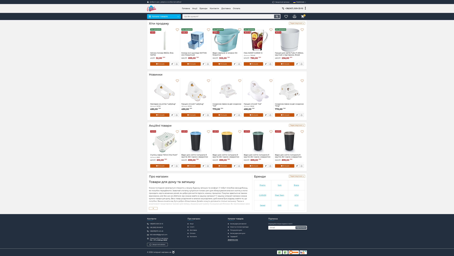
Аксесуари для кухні (237, 233)
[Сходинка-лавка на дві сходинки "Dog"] (289, 91)
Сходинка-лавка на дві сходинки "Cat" (227, 106)
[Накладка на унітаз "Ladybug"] (164, 91)
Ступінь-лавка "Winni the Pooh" (164, 156)
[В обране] (177, 29)
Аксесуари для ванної (238, 224)
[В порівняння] (177, 64)
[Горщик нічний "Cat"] (258, 91)
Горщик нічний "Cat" (253, 105)
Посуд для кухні (236, 230)
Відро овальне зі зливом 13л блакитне (225, 55)
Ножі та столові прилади (239, 227)
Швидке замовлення (172, 64)
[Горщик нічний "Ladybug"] (195, 91)
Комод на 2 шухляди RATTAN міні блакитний (194, 55)
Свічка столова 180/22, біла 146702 (161, 55)
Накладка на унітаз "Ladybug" (163, 105)
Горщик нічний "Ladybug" (192, 105)
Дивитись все (233, 240)
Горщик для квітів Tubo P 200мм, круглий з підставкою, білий (289, 55)
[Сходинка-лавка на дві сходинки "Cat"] (227, 91)
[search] (277, 16)
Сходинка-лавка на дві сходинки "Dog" (289, 106)
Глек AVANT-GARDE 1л (253, 54)
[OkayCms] (173, 252)
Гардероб (233, 236)
